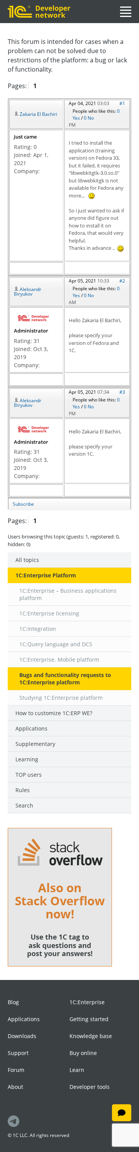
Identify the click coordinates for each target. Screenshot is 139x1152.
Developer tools (90, 1086)
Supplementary (35, 743)
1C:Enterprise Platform (45, 575)
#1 (122, 103)
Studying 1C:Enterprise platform (61, 697)
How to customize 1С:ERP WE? (53, 713)
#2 (122, 281)
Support (18, 1053)
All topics (27, 559)
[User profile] (33, 317)
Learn (77, 1069)
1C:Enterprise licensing (49, 613)
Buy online (83, 1053)
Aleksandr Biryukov (27, 291)
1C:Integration (37, 628)
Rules (22, 790)
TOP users (28, 774)
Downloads (22, 1036)
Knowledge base (91, 1036)
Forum (16, 1069)
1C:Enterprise (87, 1002)
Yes (77, 118)
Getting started (89, 1019)
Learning (26, 759)
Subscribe (23, 504)
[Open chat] (121, 1112)
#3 (122, 392)
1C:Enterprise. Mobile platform (59, 659)
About (15, 1086)
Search (24, 805)
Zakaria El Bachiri (38, 114)
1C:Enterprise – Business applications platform (68, 594)
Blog (13, 1002)
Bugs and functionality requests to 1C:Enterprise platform (65, 678)
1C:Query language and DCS (55, 644)
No (91, 118)
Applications (31, 728)
